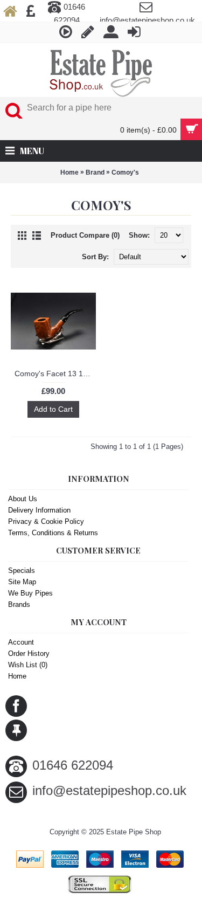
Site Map (22, 582)
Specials (21, 570)
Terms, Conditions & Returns (53, 533)
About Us (22, 499)
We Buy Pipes (30, 593)
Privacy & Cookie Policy (46, 521)
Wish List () (27, 665)
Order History (29, 653)
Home (69, 172)
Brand (95, 172)
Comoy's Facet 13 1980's (55, 373)
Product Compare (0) (85, 235)
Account (21, 642)
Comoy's (125, 172)
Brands (19, 604)
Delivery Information (39, 510)
